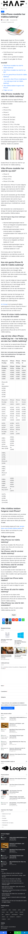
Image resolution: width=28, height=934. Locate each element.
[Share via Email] (7, 622)
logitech (11, 912)
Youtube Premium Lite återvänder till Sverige (11, 880)
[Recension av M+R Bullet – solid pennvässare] (4, 725)
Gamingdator (5, 825)
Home (3, 8)
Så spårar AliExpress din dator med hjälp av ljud (12, 873)
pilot (2, 914)
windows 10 (12, 916)
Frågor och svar (8, 90)
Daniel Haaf (5, 19)
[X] (7, 619)
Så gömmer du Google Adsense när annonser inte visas (6, 656)
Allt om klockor (4, 928)
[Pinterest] (13, 619)
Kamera (3, 816)
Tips (6, 8)
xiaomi (9, 919)
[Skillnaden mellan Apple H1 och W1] (7, 635)
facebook (14, 909)
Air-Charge (4, 304)
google (24, 909)
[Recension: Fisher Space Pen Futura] (4, 756)
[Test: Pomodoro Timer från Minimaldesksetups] (4, 792)
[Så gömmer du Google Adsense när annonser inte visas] (7, 650)
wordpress (4, 919)
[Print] (10, 622)
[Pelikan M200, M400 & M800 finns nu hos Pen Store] (4, 719)
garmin (19, 909)
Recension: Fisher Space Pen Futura (18, 754)
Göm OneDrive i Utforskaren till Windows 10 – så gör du (20, 642)
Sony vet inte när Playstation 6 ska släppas (11, 878)
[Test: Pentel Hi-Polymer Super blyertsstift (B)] (4, 737)
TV (2, 827)
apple (14, 615)
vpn (7, 916)
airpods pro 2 (4, 909)
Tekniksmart (4, 869)
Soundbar (4, 818)
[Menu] (1, 3)
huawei (3, 912)
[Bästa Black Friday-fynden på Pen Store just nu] (4, 731)
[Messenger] (20, 619)
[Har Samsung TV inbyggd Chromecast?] (21, 650)
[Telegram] (3, 622)
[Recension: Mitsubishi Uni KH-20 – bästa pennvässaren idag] (4, 750)
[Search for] (26, 3)
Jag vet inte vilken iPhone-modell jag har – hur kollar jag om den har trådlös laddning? (15, 81)
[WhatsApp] (23, 619)
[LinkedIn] (10, 619)
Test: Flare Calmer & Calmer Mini (17, 784)
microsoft (21, 912)
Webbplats (3, 697)
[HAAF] (14, 3)
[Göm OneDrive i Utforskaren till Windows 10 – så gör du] (21, 635)
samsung (21, 914)
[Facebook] (3, 619)
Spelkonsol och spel (6, 813)
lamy (7, 912)
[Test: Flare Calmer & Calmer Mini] (4, 786)
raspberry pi (7, 914)
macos (16, 912)
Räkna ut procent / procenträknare (8, 926)
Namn (2, 685)
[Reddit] (16, 619)
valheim (3, 916)
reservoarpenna (15, 914)
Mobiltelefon (5, 820)
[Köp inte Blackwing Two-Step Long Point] (4, 744)
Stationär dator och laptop (7, 822)
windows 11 (18, 916)
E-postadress (4, 691)
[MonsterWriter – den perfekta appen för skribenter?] (4, 804)
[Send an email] (7, 19)
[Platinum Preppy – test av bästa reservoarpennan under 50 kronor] (4, 798)
